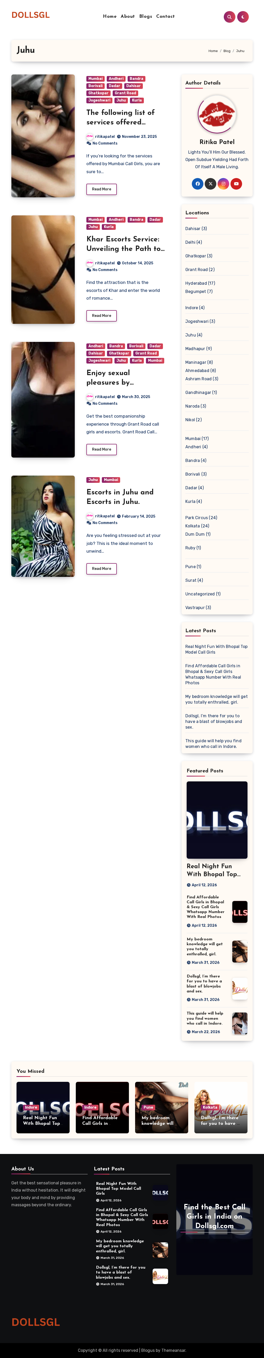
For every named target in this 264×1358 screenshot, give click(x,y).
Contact (165, 16)
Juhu (121, 100)
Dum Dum (195, 534)
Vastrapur (195, 607)
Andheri (116, 79)
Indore (191, 307)
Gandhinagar (198, 392)
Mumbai (95, 79)
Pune (190, 566)
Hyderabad (196, 283)
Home (110, 16)
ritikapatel (105, 136)
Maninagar (195, 362)
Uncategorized (200, 594)
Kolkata (192, 526)
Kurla (137, 100)
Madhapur (195, 348)
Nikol (190, 419)
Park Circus (196, 517)
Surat (190, 580)
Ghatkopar (98, 93)
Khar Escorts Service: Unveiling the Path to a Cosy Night (123, 249)
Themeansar (173, 1350)
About (128, 16)
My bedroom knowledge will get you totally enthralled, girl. (120, 1246)
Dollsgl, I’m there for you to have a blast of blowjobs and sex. (213, 721)
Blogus (148, 1350)
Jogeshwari (99, 100)
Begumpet (195, 291)
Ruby (190, 547)
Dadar (114, 86)
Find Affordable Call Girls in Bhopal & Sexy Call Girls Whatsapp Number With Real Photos (206, 907)
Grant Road (125, 93)
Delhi (190, 242)
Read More (101, 189)
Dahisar (133, 86)
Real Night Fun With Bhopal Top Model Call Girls (212, 875)
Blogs (145, 16)
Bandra (136, 79)
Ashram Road (198, 378)
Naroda (192, 406)
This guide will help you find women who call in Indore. (205, 1018)
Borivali (95, 86)
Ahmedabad (197, 370)
